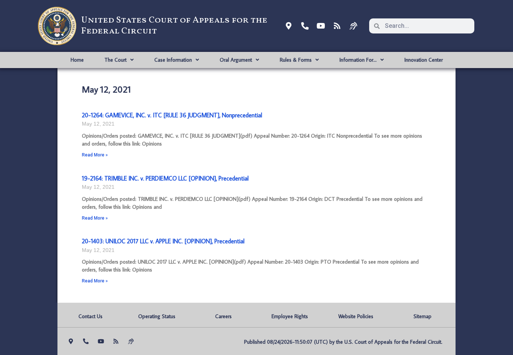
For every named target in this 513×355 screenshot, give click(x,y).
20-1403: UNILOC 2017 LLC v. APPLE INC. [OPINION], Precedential (163, 241)
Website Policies (355, 316)
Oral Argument (236, 59)
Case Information (173, 59)
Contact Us (90, 316)
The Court (115, 59)
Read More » (95, 155)
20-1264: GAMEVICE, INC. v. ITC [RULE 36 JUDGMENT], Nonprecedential (172, 115)
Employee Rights (290, 316)
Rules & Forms (296, 59)
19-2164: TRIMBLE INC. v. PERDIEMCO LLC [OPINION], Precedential (165, 178)
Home (77, 59)
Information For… (358, 59)
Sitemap (422, 316)
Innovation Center (423, 59)
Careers (223, 316)
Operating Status (156, 316)
